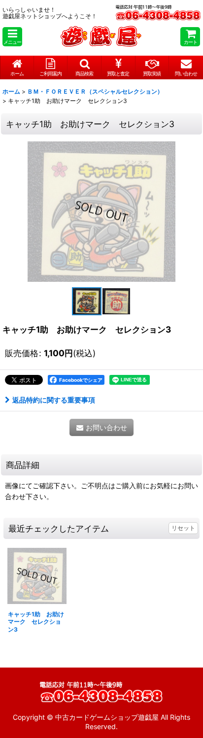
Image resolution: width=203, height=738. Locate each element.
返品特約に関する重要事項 (53, 400)
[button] (12, 36)
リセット (183, 528)
